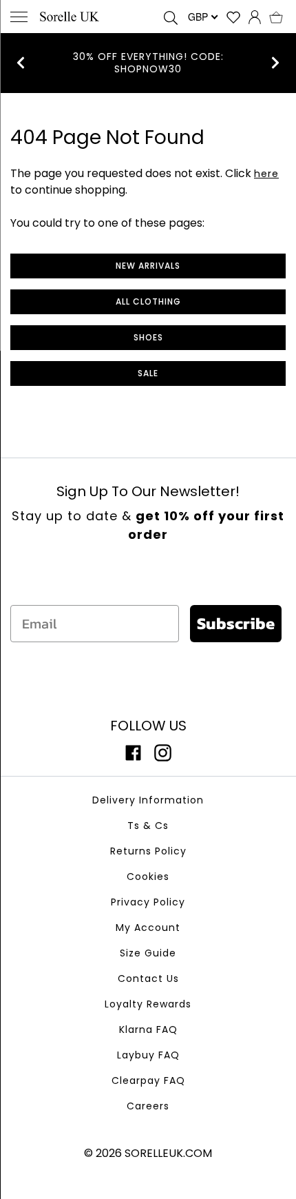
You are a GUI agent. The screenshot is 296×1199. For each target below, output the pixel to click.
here (266, 174)
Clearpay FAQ (148, 1080)
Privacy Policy (148, 902)
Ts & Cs (148, 825)
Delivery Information (148, 800)
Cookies (148, 876)
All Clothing (148, 301)
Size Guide (148, 953)
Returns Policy (148, 851)
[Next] (275, 62)
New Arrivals (148, 265)
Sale (148, 373)
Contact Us (148, 978)
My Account (148, 927)
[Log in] (255, 16)
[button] (276, 16)
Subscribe (236, 623)
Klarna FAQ (148, 1029)
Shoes (148, 337)
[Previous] (20, 62)
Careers (148, 1106)
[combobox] (201, 16)
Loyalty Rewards (148, 1004)
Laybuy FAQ (148, 1055)
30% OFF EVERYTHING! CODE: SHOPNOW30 (148, 63)
